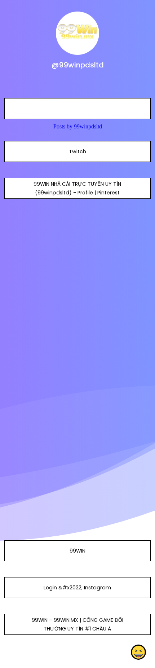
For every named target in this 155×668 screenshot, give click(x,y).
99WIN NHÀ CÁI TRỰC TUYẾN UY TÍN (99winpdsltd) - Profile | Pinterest (77, 188)
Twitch (77, 151)
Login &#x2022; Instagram (77, 587)
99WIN (77, 550)
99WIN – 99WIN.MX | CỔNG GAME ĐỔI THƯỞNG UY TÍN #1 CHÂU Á (77, 624)
